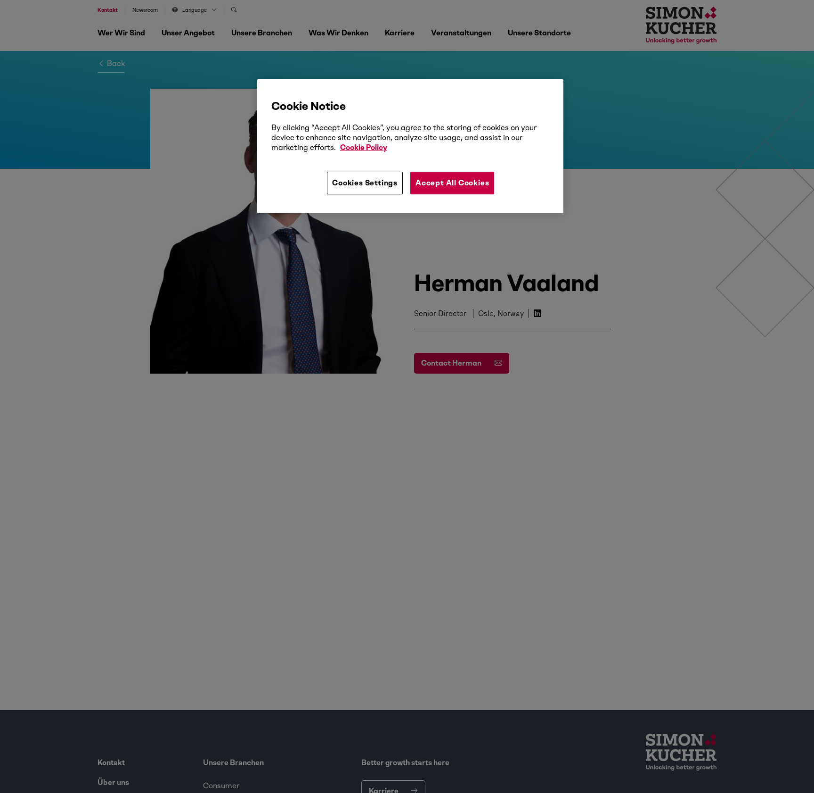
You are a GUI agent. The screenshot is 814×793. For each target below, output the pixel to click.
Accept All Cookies (452, 182)
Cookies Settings (365, 182)
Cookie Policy (363, 147)
